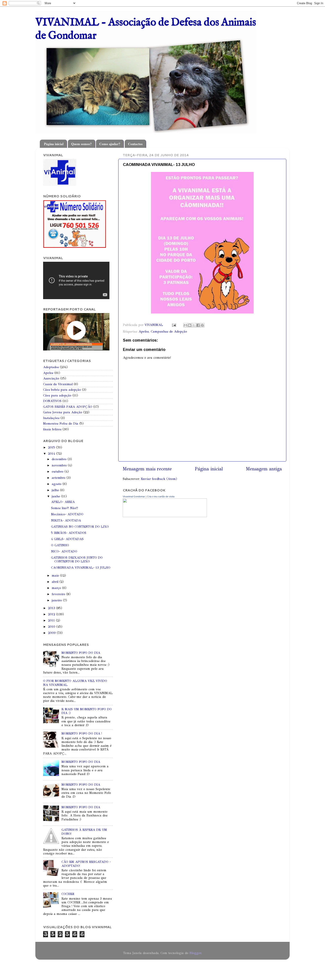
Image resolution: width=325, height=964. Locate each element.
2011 (52, 620)
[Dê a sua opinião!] (189, 325)
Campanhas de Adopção (169, 331)
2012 (52, 614)
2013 (52, 608)
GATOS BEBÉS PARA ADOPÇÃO (67, 407)
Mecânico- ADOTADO (67, 514)
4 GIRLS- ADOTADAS (67, 539)
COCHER (67, 894)
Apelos (144, 331)
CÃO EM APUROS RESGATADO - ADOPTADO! (86, 864)
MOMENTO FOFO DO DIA (80, 653)
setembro (59, 478)
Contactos (135, 143)
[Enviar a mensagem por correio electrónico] (173, 325)
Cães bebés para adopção (62, 390)
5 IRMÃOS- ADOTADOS (68, 533)
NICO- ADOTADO (64, 551)
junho (56, 496)
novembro (60, 465)
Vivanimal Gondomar (134, 496)
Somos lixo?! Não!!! (64, 508)
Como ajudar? (109, 143)
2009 (52, 633)
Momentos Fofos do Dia (60, 423)
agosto (57, 484)
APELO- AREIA (63, 502)
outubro (58, 471)
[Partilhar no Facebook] (198, 325)
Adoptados (51, 367)
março (57, 588)
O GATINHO (60, 545)
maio (56, 575)
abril (55, 582)
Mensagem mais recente (147, 469)
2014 (52, 454)
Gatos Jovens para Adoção (62, 412)
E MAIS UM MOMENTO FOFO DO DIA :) (86, 711)
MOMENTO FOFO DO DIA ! (81, 733)
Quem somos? (81, 143)
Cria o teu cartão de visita (160, 496)
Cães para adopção (57, 395)
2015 (52, 447)
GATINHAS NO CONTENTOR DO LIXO (80, 527)
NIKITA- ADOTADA (66, 520)
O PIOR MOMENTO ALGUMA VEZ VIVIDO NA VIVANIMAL (75, 683)
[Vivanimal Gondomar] (165, 516)
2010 (52, 627)
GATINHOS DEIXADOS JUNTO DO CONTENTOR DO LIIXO (77, 559)
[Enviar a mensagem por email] (185, 325)
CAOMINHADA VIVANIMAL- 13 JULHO (80, 568)
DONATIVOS (52, 401)
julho (56, 490)
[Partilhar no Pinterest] (202, 325)
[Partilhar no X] (194, 325)
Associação (51, 378)
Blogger (195, 953)
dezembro (60, 459)
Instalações (51, 418)
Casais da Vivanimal (58, 384)
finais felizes (52, 429)
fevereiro (59, 594)
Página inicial (53, 143)
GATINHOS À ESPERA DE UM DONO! (84, 831)
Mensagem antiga (264, 469)
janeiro (57, 600)
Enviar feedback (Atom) (159, 479)
